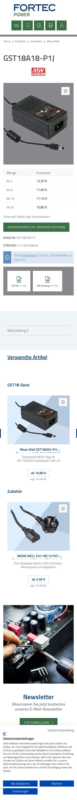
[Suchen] (27, 25)
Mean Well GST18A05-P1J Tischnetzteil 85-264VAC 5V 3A (38, 450)
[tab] (38, 330)
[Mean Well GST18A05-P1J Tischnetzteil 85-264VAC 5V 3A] (38, 420)
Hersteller (36, 41)
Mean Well (53, 41)
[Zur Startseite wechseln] (38, 10)
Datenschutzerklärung (61, 730)
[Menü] (16, 25)
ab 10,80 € (38, 472)
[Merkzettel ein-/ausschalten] (65, 91)
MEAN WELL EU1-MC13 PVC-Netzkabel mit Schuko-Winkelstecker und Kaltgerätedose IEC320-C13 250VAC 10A (38, 556)
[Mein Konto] (61, 25)
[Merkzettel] (38, 25)
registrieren (29, 255)
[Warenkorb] (49, 25)
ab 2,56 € (38, 579)
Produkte (20, 41)
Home (6, 41)
